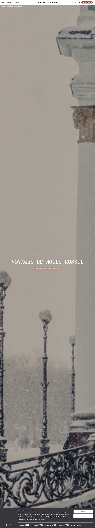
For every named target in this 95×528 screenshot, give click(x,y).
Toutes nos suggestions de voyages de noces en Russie (47, 268)
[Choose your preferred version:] (68, 2)
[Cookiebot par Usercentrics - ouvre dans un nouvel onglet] (9, 525)
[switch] (41, 525)
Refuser (83, 516)
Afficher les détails (76, 525)
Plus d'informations (40, 519)
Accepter (83, 511)
